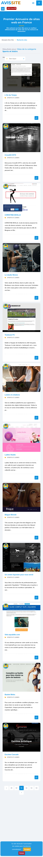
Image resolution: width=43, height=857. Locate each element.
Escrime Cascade (12, 754)
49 (11, 788)
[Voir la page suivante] (21, 792)
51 (21, 788)
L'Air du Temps (11, 95)
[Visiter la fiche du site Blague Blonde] (21, 497)
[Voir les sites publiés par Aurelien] (5, 126)
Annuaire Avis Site (8, 40)
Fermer (21, 853)
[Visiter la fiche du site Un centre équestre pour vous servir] (21, 557)
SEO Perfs (10, 8)
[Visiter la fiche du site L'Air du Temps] (21, 77)
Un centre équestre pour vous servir (19, 575)
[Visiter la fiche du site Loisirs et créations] (21, 377)
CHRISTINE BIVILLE (13, 215)
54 (36, 788)
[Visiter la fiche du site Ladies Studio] (21, 437)
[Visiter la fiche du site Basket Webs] (21, 677)
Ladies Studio (10, 455)
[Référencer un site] (39, 3)
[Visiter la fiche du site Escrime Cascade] (21, 737)
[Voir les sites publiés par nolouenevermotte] (5, 66)
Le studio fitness (11, 275)
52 (26, 788)
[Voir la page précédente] (6, 788)
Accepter (27, 849)
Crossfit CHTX (10, 155)
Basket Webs (10, 694)
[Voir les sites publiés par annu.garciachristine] (5, 186)
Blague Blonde (10, 515)
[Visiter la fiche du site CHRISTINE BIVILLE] (21, 197)
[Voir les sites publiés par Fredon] (5, 246)
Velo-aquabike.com (12, 635)
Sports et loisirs (13, 98)
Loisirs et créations (12, 395)
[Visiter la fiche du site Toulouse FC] (21, 317)
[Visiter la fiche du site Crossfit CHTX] (21, 137)
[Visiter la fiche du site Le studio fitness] (21, 257)
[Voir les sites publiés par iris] (5, 606)
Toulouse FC (10, 335)
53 (31, 788)
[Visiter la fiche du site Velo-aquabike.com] (21, 617)
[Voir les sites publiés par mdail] (5, 546)
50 (16, 788)
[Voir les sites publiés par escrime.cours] (5, 726)
